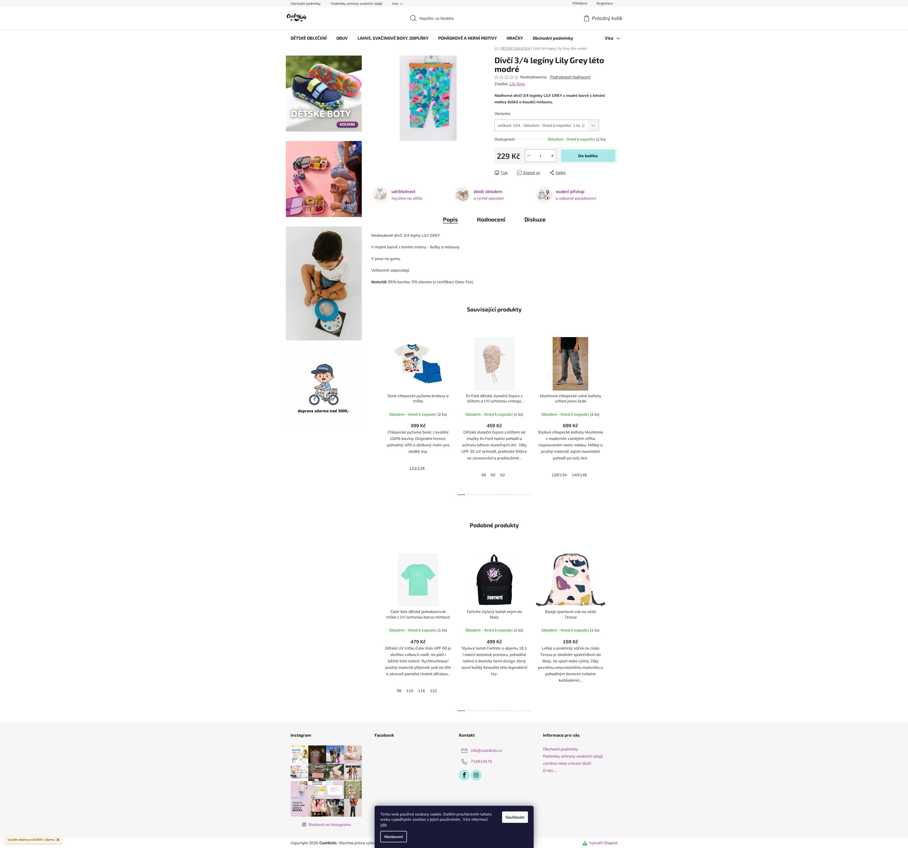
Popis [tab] (450, 219)
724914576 (481, 761)
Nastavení (393, 836)
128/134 (559, 474)
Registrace (605, 3)
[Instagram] (476, 775)
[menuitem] (308, 38)
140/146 (579, 474)
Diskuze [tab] (535, 219)
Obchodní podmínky (305, 3)
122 (433, 690)
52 (502, 474)
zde (383, 824)
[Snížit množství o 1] (528, 156)
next (614, 415)
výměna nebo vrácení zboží (567, 763)
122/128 (417, 468)
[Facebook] (464, 775)
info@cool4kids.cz (486, 750)
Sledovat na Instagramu (329, 824)
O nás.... (550, 770)
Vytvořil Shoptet (603, 842)
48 (483, 474)
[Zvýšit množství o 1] (552, 156)
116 (421, 690)
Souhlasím (515, 817)
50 (493, 474)
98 (399, 690)
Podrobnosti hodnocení (570, 77)
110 (409, 690)
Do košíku (588, 155)
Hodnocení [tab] (491, 219)
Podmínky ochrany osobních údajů (356, 3)
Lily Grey (517, 83)
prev (375, 415)
